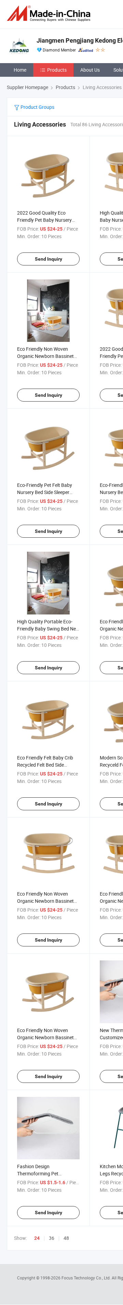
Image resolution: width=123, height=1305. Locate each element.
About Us (90, 70)
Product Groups (36, 107)
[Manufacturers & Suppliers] (50, 13)
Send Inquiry (48, 259)
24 (37, 1238)
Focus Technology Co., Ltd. (87, 1277)
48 (66, 1238)
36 (51, 1238)
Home (20, 70)
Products (57, 70)
